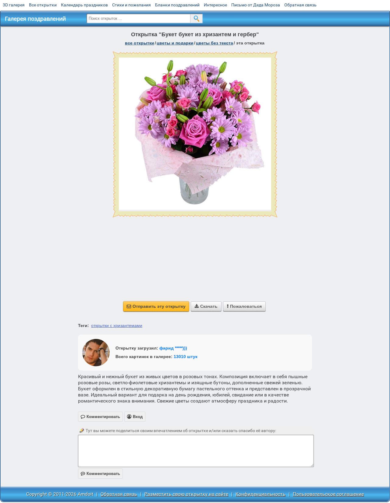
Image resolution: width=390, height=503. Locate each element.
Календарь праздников (84, 4)
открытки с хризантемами (116, 325)
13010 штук (185, 356)
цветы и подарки (175, 42)
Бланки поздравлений (177, 4)
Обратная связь (300, 4)
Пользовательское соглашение (328, 494)
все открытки (139, 42)
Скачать (206, 306)
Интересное (215, 4)
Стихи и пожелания (131, 4)
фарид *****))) (173, 348)
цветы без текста (214, 42)
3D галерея (14, 4)
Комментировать (100, 473)
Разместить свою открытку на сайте (186, 494)
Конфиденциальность (260, 494)
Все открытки (43, 4)
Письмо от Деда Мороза (255, 4)
